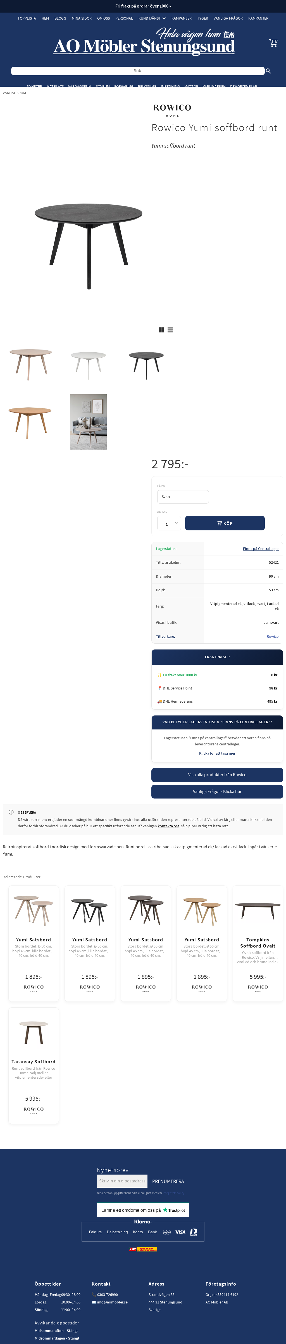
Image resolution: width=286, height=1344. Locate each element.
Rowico (273, 636)
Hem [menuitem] (45, 18)
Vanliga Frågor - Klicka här (217, 791)
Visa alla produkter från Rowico (217, 775)
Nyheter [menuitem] (34, 86)
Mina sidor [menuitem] (82, 18)
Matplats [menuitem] (55, 86)
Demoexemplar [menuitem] (243, 86)
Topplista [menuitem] (27, 18)
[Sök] (268, 71)
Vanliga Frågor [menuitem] (228, 18)
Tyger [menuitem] (202, 18)
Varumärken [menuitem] (214, 86)
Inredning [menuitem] (170, 86)
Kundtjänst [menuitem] (150, 18)
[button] (273, 43)
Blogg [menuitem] (60, 18)
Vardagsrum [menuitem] (79, 86)
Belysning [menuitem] (147, 86)
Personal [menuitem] (124, 18)
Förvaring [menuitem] (124, 86)
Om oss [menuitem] (103, 18)
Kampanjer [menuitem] (181, 18)
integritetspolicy (173, 1193)
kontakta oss (168, 826)
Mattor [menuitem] (191, 86)
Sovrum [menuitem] (103, 86)
